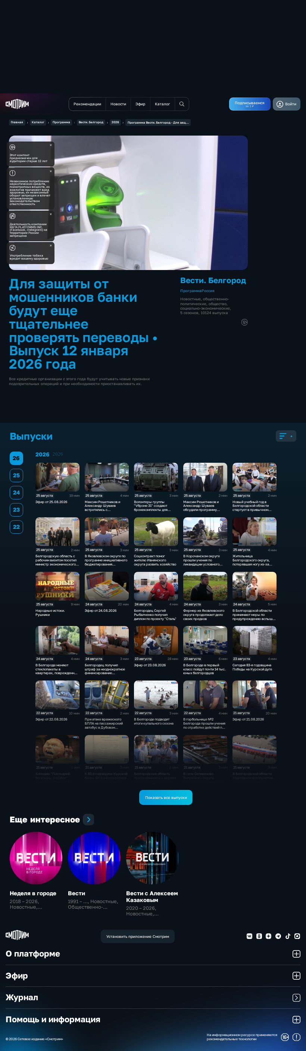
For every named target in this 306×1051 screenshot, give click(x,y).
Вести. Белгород (91, 122)
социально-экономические (205, 308)
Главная (17, 122)
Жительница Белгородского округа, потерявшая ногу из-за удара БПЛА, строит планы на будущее (254, 564)
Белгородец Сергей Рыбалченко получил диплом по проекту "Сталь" (155, 614)
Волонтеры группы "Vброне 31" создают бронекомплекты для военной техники (151, 508)
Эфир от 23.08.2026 (150, 665)
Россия (208, 290)
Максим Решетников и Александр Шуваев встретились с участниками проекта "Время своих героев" (102, 510)
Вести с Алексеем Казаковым (152, 896)
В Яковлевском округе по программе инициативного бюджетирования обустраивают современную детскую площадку (106, 566)
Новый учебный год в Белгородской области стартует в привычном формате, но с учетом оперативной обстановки (252, 510)
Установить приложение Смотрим (137, 936)
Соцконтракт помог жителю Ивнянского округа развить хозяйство (155, 560)
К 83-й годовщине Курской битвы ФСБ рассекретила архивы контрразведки (106, 778)
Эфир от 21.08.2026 (248, 719)
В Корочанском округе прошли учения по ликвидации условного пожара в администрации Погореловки (203, 564)
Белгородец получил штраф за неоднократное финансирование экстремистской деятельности (105, 673)
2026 (115, 122)
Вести (76, 893)
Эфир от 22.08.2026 (51, 719)
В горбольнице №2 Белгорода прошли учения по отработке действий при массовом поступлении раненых (204, 727)
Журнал (22, 997)
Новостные (190, 299)
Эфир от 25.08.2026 (51, 502)
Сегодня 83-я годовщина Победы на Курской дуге (252, 667)
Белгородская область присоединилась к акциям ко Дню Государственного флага (155, 780)
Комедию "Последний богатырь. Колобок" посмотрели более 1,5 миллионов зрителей (52, 780)
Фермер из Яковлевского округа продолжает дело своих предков (203, 614)
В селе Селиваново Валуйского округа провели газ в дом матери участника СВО (203, 780)
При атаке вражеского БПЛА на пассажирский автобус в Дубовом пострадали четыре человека (104, 727)
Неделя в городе (33, 893)
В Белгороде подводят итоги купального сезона (154, 721)
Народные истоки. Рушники (50, 612)
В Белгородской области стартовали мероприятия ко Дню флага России (252, 778)
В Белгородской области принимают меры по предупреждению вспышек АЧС (254, 616)
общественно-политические (204, 301)
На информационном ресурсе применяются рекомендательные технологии (242, 1037)
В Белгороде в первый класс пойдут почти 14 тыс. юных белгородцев (204, 669)
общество (218, 303)
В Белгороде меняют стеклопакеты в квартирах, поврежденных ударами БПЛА (57, 671)
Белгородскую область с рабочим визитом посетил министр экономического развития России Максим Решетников (55, 564)
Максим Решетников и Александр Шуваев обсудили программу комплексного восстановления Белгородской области (201, 512)
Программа (61, 122)
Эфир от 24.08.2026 (100, 610)
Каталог (38, 122)
